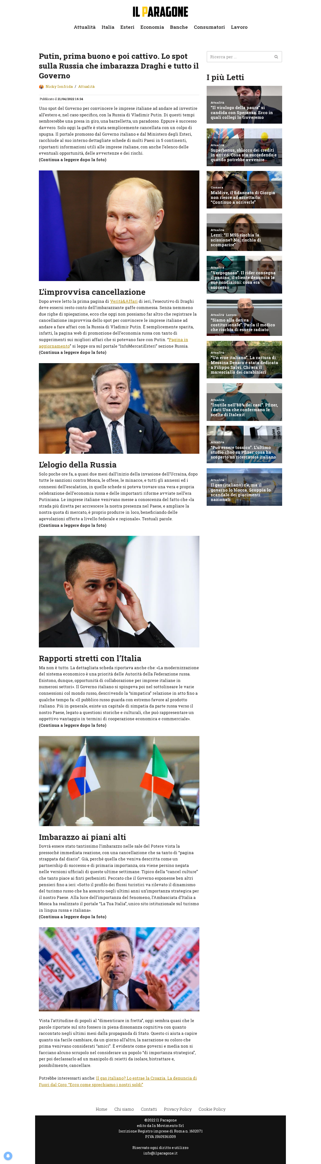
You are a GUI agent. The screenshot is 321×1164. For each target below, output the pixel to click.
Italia (108, 27)
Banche (179, 27)
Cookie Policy (212, 1109)
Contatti (149, 1109)
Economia (152, 27)
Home (101, 1109)
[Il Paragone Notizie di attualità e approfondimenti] (160, 11)
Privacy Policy (178, 1109)
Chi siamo (124, 1109)
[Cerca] (276, 56)
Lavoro (239, 27)
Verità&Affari (124, 301)
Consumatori (209, 27)
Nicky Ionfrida (59, 86)
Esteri (127, 27)
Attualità (85, 27)
